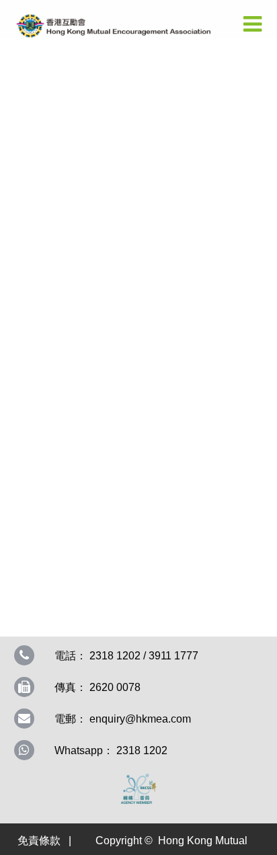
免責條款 (39, 840)
